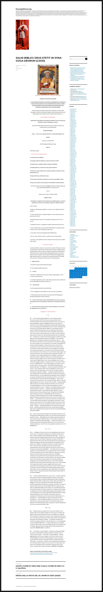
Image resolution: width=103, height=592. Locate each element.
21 (73, 274)
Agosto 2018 (72, 188)
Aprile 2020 (72, 163)
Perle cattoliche (73, 252)
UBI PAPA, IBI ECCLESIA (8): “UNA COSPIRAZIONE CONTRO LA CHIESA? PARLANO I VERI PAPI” (77, 79)
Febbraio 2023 (73, 120)
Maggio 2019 (72, 176)
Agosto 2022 (72, 127)
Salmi (71, 254)
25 (83, 274)
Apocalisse (72, 234)
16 (78, 272)
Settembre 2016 (73, 217)
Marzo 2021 (72, 149)
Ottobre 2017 (72, 200)
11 (83, 270)
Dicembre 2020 (73, 153)
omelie (71, 250)
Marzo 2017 (72, 209)
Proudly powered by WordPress (30, 586)
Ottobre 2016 (72, 215)
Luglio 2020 (72, 159)
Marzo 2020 (72, 164)
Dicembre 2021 (73, 137)
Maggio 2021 (72, 146)
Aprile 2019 (72, 178)
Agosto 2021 (72, 142)
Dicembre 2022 (73, 122)
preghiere (72, 253)
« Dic (70, 278)
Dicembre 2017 (73, 198)
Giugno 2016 (72, 220)
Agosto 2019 (72, 173)
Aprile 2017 (72, 208)
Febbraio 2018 (73, 195)
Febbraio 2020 (73, 165)
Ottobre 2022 (72, 125)
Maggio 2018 (72, 191)
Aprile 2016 (72, 223)
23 (78, 274)
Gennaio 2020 (73, 166)
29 (75, 277)
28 (73, 277)
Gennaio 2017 (73, 212)
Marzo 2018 (72, 194)
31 (80, 277)
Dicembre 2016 (73, 213)
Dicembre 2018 (73, 183)
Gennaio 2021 (73, 151)
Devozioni (72, 237)
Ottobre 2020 (73, 155)
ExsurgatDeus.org (23, 9)
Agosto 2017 (72, 203)
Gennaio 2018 (73, 196)
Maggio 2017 (72, 207)
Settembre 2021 (73, 141)
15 (75, 272)
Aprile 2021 (72, 147)
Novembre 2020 (73, 154)
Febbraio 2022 (73, 135)
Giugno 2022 (72, 130)
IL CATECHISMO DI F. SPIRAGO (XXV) (77, 76)
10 (80, 270)
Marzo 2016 (72, 224)
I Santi (71, 243)
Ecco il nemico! (73, 240)
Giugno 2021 (72, 145)
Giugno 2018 (72, 190)
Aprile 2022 (72, 132)
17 (80, 272)
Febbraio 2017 (73, 210)
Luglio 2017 (72, 204)
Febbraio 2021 (73, 150)
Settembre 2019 (73, 171)
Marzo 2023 (72, 119)
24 (80, 274)
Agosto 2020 (72, 158)
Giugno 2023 (72, 115)
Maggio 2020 (73, 161)
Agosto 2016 (72, 218)
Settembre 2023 (73, 111)
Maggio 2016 (72, 222)
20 (70, 274)
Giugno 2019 (72, 175)
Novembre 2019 (73, 169)
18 (83, 272)
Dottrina (72, 239)
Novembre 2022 (73, 124)
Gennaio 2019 (73, 181)
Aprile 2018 (72, 193)
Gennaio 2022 (73, 136)
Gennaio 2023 (73, 121)
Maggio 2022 (73, 131)
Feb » (73, 278)
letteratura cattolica (74, 247)
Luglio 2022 (72, 129)
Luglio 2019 (72, 174)
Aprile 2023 (72, 117)
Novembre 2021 (73, 139)
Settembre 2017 (73, 202)
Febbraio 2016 (73, 225)
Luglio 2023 (72, 114)
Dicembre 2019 (73, 168)
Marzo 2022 (72, 134)
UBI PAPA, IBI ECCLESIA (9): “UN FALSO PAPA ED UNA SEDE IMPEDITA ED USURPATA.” (78, 74)
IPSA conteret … (73, 245)
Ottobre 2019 (72, 170)
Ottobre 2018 (72, 185)
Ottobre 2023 (72, 110)
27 (70, 277)
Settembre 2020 (73, 156)
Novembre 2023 (73, 109)
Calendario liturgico (74, 235)
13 (70, 272)
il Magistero (72, 244)
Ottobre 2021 (72, 140)
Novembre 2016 (73, 214)
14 (73, 272)
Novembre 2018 (73, 184)
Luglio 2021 (72, 144)
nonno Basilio (73, 248)
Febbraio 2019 (73, 180)
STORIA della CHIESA (74, 257)
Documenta (72, 238)
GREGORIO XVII (73, 242)
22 (75, 274)
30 (78, 277)
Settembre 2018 (73, 186)
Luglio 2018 (72, 189)
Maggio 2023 (73, 116)
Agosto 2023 (72, 112)
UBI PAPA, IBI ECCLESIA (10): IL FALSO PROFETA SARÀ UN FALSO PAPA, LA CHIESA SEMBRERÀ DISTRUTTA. (77, 69)
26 (85, 274)
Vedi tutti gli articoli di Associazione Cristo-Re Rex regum (41, 554)
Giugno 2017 (72, 205)
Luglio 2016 (72, 219)
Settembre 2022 (73, 126)
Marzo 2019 (72, 179)
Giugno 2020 (72, 160)
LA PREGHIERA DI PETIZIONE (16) (77, 71)
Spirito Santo (72, 255)
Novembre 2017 (73, 199)
